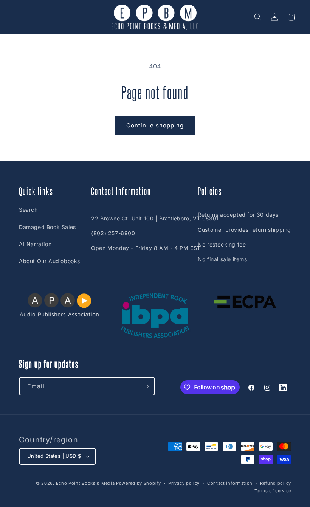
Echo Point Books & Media (85, 483)
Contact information (230, 483)
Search (28, 209)
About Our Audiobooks (49, 261)
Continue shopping (155, 125)
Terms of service (272, 490)
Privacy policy (184, 483)
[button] (16, 17)
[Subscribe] (146, 386)
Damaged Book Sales (47, 227)
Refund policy (275, 483)
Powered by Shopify (138, 483)
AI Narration (35, 244)
